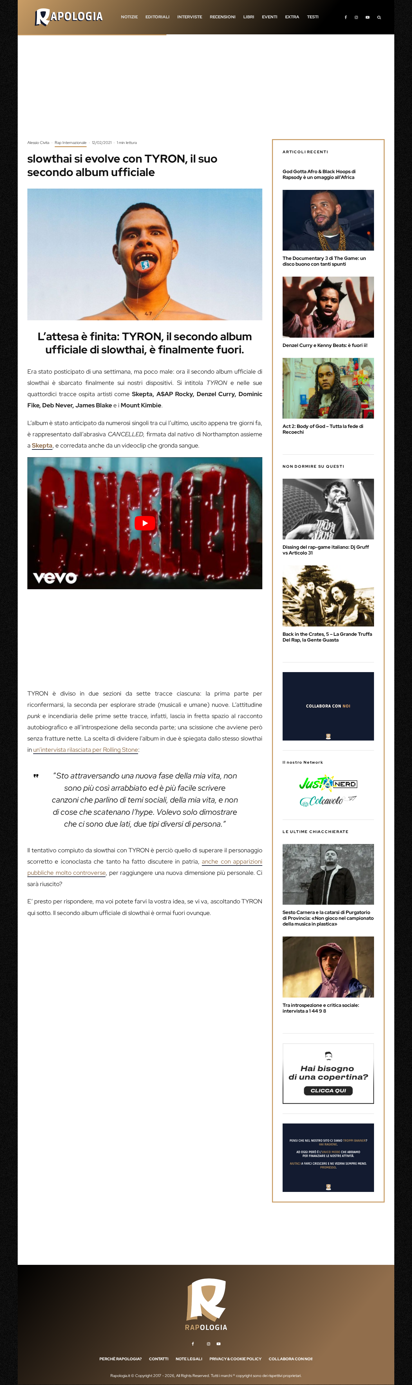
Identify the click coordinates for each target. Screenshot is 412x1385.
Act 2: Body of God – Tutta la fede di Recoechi (323, 429)
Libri (248, 17)
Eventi (269, 17)
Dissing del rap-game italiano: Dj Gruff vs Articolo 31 (326, 550)
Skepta (42, 445)
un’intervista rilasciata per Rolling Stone (85, 750)
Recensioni (223, 17)
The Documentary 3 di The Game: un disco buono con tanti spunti (324, 261)
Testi (313, 17)
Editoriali (157, 17)
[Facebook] (346, 17)
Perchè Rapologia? (120, 1359)
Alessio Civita (38, 142)
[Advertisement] (206, 92)
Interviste (189, 17)
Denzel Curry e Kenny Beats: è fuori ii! (325, 345)
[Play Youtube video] (144, 523)
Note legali (189, 1359)
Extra (292, 17)
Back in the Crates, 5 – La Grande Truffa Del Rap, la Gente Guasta (327, 637)
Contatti (158, 1359)
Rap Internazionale (71, 142)
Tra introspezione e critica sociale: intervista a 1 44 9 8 (321, 1008)
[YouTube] (367, 17)
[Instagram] (356, 17)
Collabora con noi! (291, 1359)
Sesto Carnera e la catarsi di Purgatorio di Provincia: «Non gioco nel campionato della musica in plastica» (328, 918)
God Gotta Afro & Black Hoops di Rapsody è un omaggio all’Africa (319, 174)
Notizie (129, 17)
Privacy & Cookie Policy (235, 1359)
